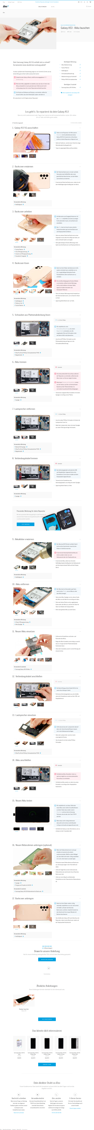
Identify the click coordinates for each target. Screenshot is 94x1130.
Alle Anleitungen (47, 1019)
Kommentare (47, 974)
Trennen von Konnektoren (68, 382)
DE (78, 2)
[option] (32, 141)
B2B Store (20, 2)
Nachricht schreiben (19, 1112)
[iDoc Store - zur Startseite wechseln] (6, 6)
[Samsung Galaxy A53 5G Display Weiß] (74, 1044)
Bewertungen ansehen (75, 1108)
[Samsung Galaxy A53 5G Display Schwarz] (61, 1044)
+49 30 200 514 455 (56, 1112)
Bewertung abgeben (47, 959)
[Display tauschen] (23, 1001)
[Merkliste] (87, 2)
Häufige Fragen (11, 2)
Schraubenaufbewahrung (63, 329)
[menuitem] (83, 2)
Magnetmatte (60, 331)
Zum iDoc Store (47, 1064)
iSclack (60, 218)
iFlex (60, 227)
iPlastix (65, 591)
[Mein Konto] (84, 2)
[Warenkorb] (90, 2)
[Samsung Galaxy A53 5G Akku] (19, 1044)
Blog (4, 2)
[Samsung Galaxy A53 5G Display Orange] (47, 1044)
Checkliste (59, 135)
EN (81, 2)
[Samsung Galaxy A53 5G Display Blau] (33, 1044)
